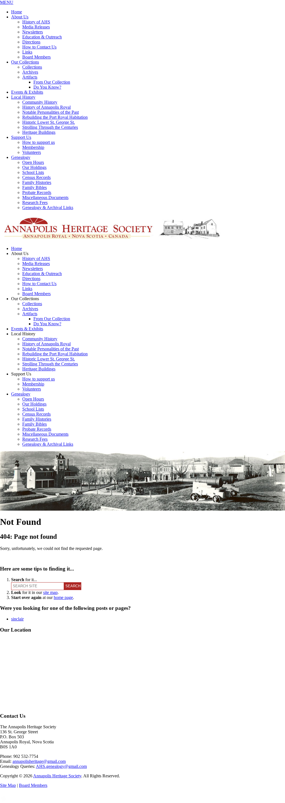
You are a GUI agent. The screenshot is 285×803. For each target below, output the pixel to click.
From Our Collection (51, 82)
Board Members (36, 57)
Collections (32, 67)
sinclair (17, 619)
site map (50, 592)
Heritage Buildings (38, 132)
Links (27, 52)
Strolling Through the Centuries (50, 127)
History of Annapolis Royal (46, 107)
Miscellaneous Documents (45, 197)
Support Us (21, 137)
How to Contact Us (39, 47)
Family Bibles (34, 187)
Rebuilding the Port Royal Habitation (55, 117)
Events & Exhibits (27, 92)
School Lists (33, 172)
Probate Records (36, 192)
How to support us (38, 142)
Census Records (36, 177)
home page (63, 597)
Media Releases (36, 27)
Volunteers (31, 152)
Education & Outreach (42, 37)
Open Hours (33, 162)
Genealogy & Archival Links (47, 207)
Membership (33, 147)
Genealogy (20, 157)
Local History (23, 97)
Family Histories (36, 182)
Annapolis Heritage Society (57, 775)
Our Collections (25, 62)
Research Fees (35, 202)
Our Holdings (34, 167)
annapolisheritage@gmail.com (39, 761)
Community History (39, 102)
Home (16, 11)
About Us (19, 16)
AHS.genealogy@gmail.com (61, 766)
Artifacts (29, 77)
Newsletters (32, 32)
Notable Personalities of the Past (50, 112)
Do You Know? (47, 87)
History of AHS (36, 22)
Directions (31, 42)
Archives (30, 72)
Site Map (8, 785)
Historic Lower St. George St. (48, 122)
